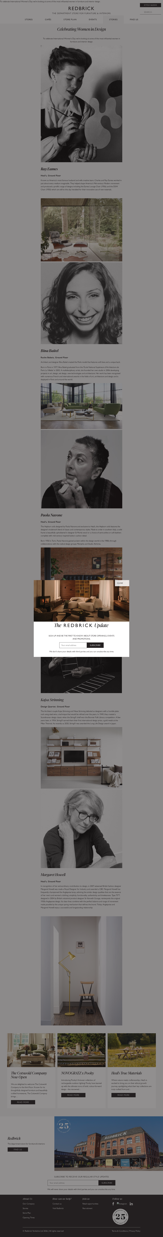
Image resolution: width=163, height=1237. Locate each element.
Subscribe (95, 645)
